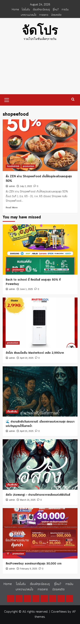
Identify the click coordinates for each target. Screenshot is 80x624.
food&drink (13, 166)
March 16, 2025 (27, 500)
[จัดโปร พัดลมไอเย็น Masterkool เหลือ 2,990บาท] (40, 323)
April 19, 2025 (26, 358)
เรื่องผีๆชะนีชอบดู (41, 9)
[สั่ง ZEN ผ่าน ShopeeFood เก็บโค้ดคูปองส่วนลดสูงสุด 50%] (40, 145)
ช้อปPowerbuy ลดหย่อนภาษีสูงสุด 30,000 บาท (34, 564)
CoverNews (59, 612)
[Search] (72, 99)
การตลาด (43, 15)
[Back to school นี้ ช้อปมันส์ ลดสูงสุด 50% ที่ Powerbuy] (40, 249)
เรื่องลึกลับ (12, 411)
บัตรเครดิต (56, 15)
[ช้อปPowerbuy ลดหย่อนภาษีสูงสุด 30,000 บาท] (40, 533)
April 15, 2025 (26, 431)
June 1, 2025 (26, 289)
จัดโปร (40, 30)
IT (8, 269)
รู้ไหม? (56, 9)
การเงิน (65, 9)
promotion (28, 166)
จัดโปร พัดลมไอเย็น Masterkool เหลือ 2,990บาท (35, 353)
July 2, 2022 (26, 186)
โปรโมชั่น (26, 9)
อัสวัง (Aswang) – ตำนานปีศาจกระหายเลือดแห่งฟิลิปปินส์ (38, 495)
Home (15, 9)
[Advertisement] (40, 70)
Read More (12, 207)
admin (12, 186)
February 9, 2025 (28, 568)
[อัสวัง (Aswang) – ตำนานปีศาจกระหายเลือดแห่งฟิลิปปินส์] (40, 464)
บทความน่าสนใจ (28, 15)
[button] (7, 99)
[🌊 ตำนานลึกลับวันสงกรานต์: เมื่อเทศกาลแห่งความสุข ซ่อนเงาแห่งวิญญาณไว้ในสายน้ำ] (40, 391)
